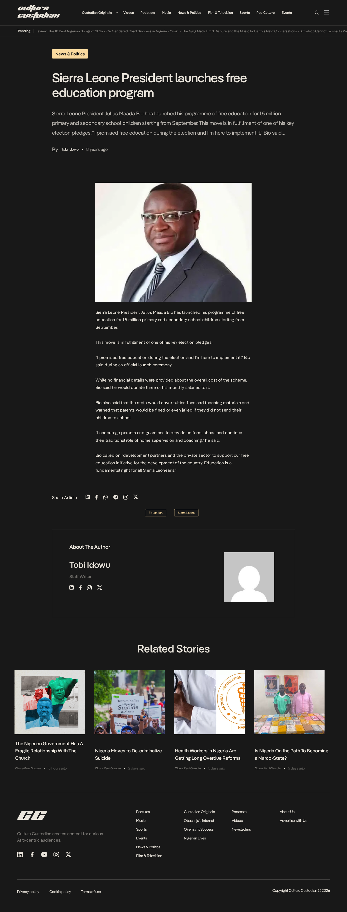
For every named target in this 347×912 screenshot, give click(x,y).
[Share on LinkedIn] (88, 497)
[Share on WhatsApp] (105, 497)
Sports (245, 13)
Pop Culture (265, 13)
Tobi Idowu (70, 149)
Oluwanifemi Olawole (28, 768)
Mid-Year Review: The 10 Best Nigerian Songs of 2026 (51, 31)
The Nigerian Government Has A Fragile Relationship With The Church (49, 751)
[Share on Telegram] (115, 497)
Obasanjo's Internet (199, 820)
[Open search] (316, 12)
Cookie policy (60, 891)
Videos (128, 13)
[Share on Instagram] (125, 497)
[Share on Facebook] (96, 497)
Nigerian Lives (195, 838)
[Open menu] (326, 12)
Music (166, 13)
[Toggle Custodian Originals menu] (116, 12)
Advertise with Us (293, 820)
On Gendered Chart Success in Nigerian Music (131, 31)
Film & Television (220, 13)
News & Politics (189, 13)
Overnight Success (198, 829)
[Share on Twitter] (135, 497)
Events (287, 13)
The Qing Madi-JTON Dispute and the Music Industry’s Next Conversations (228, 31)
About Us (287, 811)
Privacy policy (28, 891)
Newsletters (241, 829)
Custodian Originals (97, 13)
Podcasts (147, 13)
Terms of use (91, 891)
